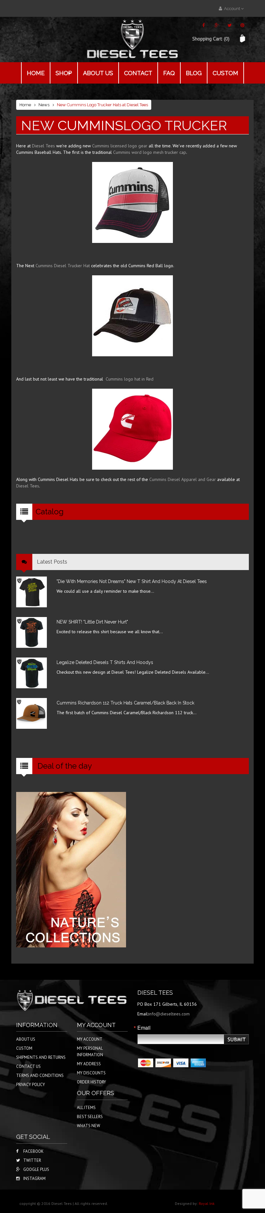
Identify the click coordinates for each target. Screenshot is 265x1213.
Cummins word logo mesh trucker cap (149, 152)
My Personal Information (90, 1052)
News (43, 104)
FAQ (169, 73)
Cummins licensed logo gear (119, 146)
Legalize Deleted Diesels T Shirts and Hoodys (105, 662)
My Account (89, 1039)
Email (144, 1027)
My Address (89, 1064)
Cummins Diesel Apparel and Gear (183, 479)
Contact (138, 73)
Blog (194, 73)
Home (36, 73)
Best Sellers (90, 1116)
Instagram (34, 1178)
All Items (86, 1107)
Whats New (88, 1125)
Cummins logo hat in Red (130, 379)
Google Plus (36, 1169)
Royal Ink (207, 1203)
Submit (237, 1040)
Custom (225, 73)
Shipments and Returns (41, 1057)
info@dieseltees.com (169, 1014)
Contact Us (28, 1066)
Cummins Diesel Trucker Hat (63, 266)
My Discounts (91, 1073)
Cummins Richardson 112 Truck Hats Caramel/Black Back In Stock (125, 702)
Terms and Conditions (40, 1075)
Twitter (32, 1160)
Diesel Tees (43, 146)
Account (231, 8)
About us (98, 73)
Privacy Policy (30, 1084)
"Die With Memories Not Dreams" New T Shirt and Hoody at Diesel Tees (132, 581)
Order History (91, 1082)
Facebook (33, 1151)
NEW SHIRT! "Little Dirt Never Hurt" (92, 621)
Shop (64, 73)
